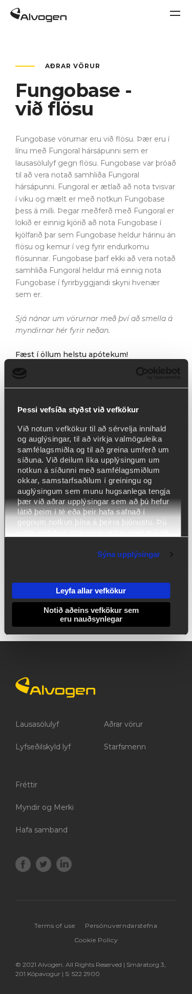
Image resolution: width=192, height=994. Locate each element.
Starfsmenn (125, 746)
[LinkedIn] (64, 865)
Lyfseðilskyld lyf (43, 746)
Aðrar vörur (123, 724)
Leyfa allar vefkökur (91, 590)
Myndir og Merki (44, 807)
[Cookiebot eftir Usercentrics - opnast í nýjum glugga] (136, 373)
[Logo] (96, 687)
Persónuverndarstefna (121, 925)
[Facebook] (23, 865)
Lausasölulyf (37, 724)
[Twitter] (43, 865)
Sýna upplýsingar (129, 554)
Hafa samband (41, 829)
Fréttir (26, 784)
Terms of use (54, 925)
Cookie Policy (96, 940)
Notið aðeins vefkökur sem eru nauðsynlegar (91, 614)
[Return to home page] (38, 19)
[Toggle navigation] (175, 13)
